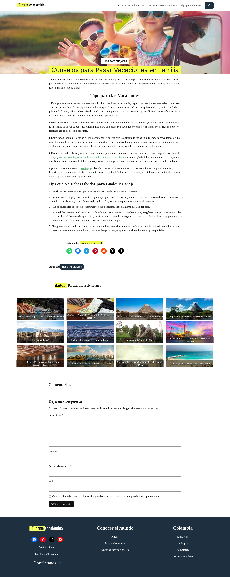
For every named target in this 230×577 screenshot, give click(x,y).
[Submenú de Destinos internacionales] (176, 5)
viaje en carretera (113, 157)
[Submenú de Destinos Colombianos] (143, 5)
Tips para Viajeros (115, 61)
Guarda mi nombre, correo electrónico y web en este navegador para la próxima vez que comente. (106, 496)
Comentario (56, 415)
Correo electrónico (60, 466)
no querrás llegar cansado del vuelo (79, 157)
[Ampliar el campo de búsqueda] (209, 5)
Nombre (54, 451)
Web (51, 481)
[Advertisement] (115, 34)
